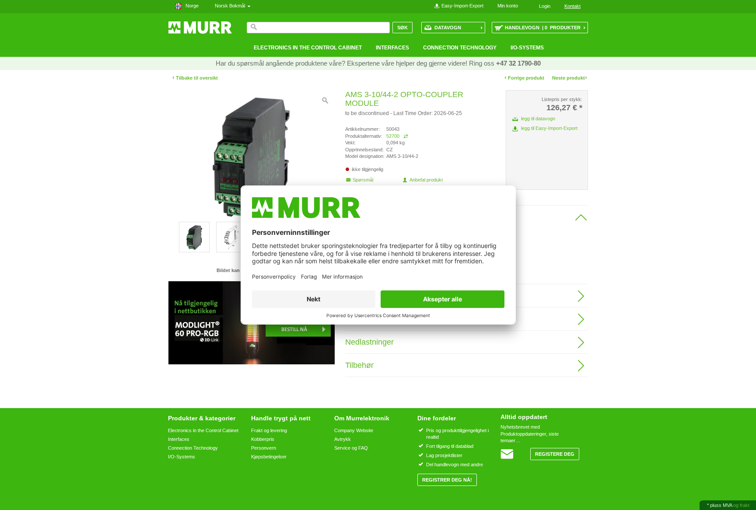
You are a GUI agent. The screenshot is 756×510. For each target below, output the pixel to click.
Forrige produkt (524, 77)
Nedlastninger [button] (369, 342)
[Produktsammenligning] (405, 136)
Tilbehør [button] (359, 365)
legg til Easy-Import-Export (549, 128)
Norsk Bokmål (231, 5)
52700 (392, 136)
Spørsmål (363, 179)
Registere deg (554, 454)
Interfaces (392, 48)
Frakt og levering (269, 430)
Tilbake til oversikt (195, 77)
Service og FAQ (351, 448)
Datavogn (458, 27)
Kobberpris (262, 439)
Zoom (325, 101)
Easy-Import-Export (462, 5)
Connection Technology (460, 48)
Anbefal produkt (426, 179)
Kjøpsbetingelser (269, 456)
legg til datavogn (538, 118)
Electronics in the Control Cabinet (308, 48)
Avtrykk (342, 439)
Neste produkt (569, 77)
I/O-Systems (527, 48)
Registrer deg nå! (447, 479)
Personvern (263, 448)
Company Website (353, 430)
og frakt (741, 505)
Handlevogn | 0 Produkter (545, 27)
